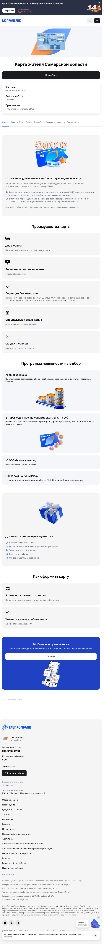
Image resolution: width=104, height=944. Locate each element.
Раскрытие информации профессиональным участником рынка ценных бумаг (36, 884)
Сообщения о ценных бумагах (15, 900)
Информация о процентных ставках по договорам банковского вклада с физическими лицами (43, 881)
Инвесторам (8, 829)
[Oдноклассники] (11, 923)
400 (4, 759)
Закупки (6, 814)
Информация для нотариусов (16, 853)
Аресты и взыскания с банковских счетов (22, 843)
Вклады (6, 858)
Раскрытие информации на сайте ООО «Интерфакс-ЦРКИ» (28, 896)
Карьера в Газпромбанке (14, 863)
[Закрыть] (99, 2)
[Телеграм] (18, 923)
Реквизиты (7, 819)
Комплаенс (7, 824)
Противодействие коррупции (16, 834)
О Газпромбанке (10, 800)
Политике (8, 936)
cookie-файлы (59, 906)
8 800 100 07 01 (11, 751)
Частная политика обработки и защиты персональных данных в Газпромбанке (36, 892)
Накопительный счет (12, 868)
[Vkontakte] (5, 923)
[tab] (5, 122)
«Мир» (32, 324)
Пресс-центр (8, 804)
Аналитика (7, 839)
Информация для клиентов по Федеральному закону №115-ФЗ (29, 888)
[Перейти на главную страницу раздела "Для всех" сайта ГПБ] (11, 20)
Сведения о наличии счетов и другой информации (27, 848)
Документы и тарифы (12, 809)
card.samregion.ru (26, 348)
